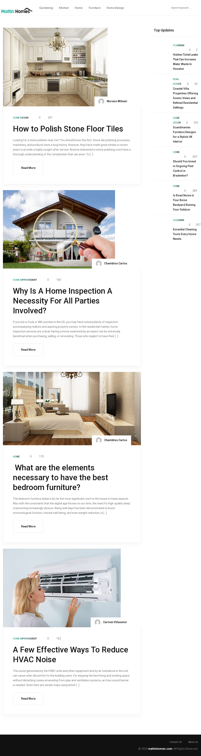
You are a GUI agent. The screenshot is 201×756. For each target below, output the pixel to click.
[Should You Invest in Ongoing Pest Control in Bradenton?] (161, 157)
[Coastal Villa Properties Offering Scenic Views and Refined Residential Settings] (161, 84)
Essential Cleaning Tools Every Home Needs (185, 234)
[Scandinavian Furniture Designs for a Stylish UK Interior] (161, 123)
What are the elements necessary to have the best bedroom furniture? (60, 477)
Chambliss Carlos (115, 263)
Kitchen (64, 7)
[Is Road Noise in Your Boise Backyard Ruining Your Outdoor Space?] (161, 191)
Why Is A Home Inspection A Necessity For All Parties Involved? (62, 300)
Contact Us (176, 742)
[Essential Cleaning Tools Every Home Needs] (161, 225)
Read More (28, 167)
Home (79, 7)
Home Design (115, 7)
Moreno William (116, 101)
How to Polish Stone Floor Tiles (68, 128)
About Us (193, 742)
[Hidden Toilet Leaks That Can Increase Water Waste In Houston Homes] (161, 50)
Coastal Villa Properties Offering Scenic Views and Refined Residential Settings (185, 98)
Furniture (94, 7)
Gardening (46, 7)
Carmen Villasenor (114, 622)
